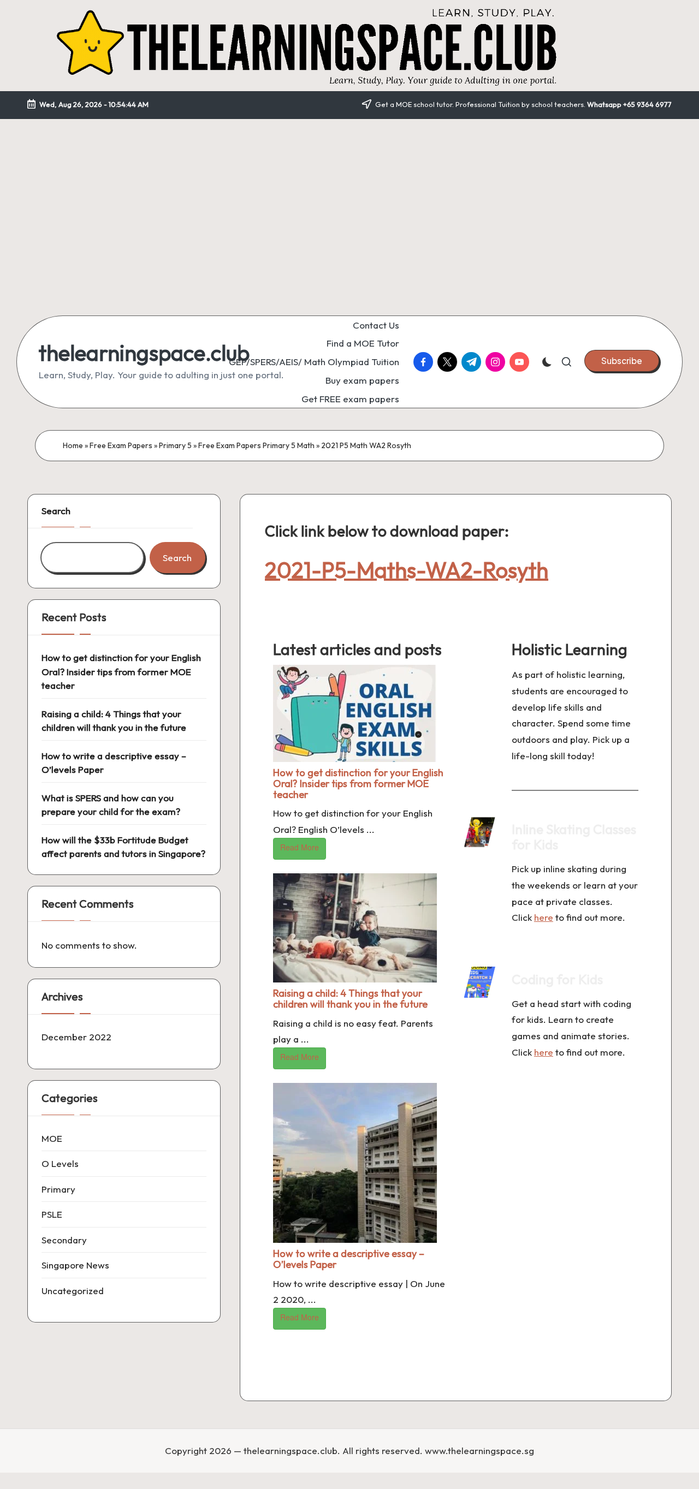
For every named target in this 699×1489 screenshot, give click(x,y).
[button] (621, 361)
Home (73, 445)
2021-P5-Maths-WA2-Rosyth (406, 569)
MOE (52, 1137)
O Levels (60, 1163)
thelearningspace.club (144, 353)
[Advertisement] (349, 206)
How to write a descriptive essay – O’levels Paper (348, 1259)
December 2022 (76, 1037)
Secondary (64, 1239)
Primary (58, 1188)
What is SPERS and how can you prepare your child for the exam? (111, 804)
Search (56, 510)
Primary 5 (175, 445)
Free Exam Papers (121, 445)
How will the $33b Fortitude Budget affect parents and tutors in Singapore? (123, 846)
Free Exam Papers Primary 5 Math (256, 445)
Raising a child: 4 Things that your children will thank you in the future (350, 998)
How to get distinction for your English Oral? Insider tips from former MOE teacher (358, 783)
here (543, 917)
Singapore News (75, 1265)
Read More (299, 847)
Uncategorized (73, 1290)
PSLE (52, 1214)
